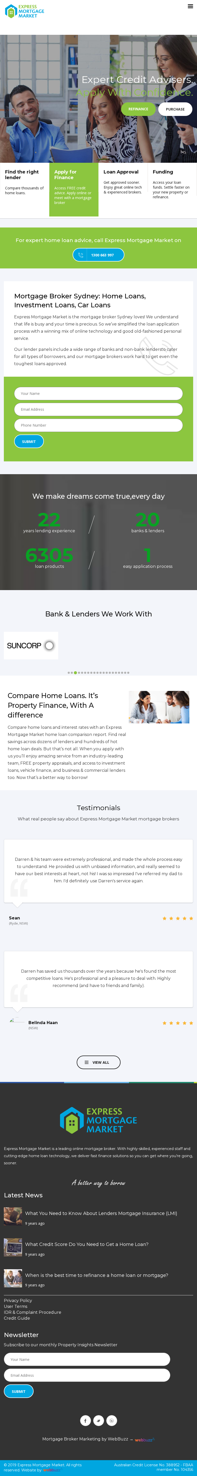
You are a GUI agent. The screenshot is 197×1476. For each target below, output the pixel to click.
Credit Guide (17, 1318)
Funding (171, 184)
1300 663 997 (102, 255)
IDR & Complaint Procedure (32, 1312)
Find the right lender (24, 182)
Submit (29, 441)
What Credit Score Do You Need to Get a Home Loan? (87, 1244)
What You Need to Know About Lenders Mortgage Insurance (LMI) (101, 1213)
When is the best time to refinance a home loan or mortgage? (96, 1275)
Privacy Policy (18, 1300)
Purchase (175, 109)
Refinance (138, 108)
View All (101, 1062)
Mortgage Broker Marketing (71, 1439)
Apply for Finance (73, 187)
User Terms (15, 1306)
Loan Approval (123, 181)
